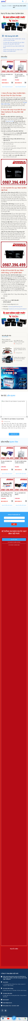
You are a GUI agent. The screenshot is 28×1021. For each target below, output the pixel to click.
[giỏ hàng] (3, 1018)
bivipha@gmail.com (7, 1002)
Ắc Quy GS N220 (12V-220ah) (7, 75)
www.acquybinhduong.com (15, 306)
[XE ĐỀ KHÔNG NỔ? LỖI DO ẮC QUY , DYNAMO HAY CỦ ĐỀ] (7, 350)
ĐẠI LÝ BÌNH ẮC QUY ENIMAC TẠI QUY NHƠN (19, 341)
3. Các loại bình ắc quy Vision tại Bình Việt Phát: (13, 46)
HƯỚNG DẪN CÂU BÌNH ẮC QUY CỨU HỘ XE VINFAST (20, 358)
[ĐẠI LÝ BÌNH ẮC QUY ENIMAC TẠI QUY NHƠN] (7, 342)
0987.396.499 (6, 999)
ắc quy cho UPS (10, 121)
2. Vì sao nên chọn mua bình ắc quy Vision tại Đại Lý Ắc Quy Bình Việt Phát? (13, 43)
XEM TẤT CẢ (14, 434)
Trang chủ (4, 5)
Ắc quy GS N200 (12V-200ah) (20, 493)
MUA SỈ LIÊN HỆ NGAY (7, 86)
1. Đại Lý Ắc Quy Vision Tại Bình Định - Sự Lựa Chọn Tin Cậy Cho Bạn (14, 39)
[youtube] (5, 1010)
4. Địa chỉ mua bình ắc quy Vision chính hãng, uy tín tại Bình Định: (13, 50)
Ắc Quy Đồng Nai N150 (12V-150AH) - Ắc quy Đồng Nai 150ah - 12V (7, 494)
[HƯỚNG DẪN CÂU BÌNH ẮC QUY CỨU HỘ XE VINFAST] (7, 359)
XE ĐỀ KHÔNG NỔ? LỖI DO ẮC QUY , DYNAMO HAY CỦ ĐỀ (20, 350)
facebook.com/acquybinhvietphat (18, 308)
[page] (2, 1010)
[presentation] (1, 74)
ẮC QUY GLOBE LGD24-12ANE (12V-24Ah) (20, 76)
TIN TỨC (10, 5)
